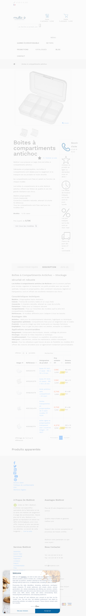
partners (24, 577)
